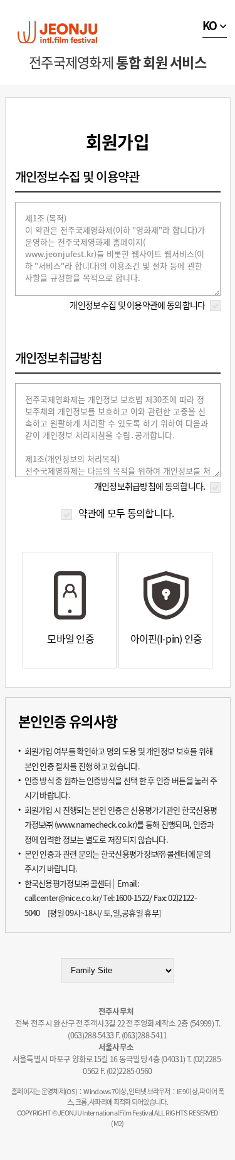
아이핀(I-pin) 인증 (166, 638)
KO (209, 25)
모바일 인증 (70, 638)
